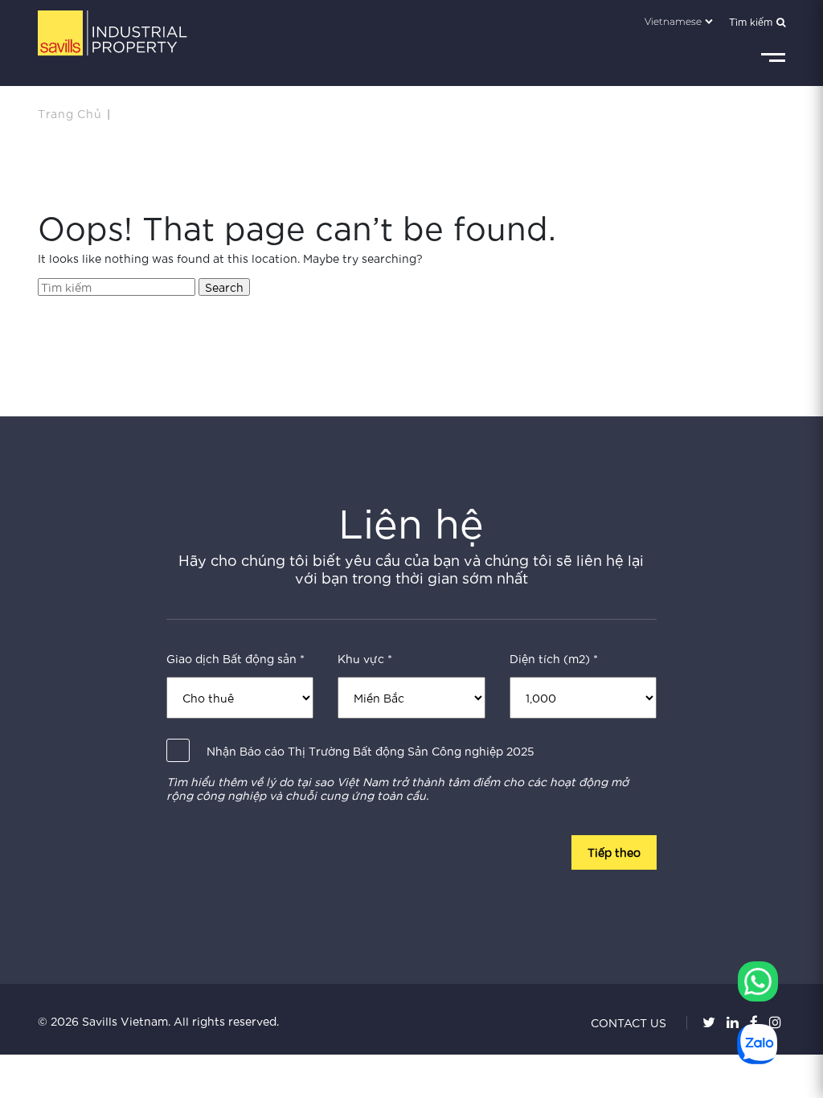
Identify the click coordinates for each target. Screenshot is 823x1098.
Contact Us (628, 1023)
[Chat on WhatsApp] (758, 981)
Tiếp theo (614, 852)
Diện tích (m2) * (554, 659)
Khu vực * (365, 659)
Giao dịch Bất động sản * (235, 659)
